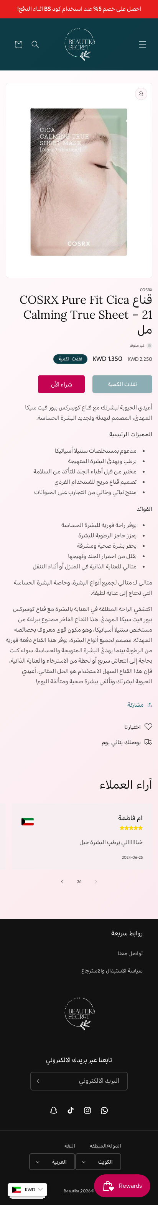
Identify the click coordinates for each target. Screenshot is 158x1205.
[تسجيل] (39, 1081)
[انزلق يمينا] (62, 881)
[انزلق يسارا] (95, 881)
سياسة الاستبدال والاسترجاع (112, 970)
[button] (142, 44)
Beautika (71, 1191)
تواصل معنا (130, 953)
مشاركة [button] (135, 704)
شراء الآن (61, 384)
